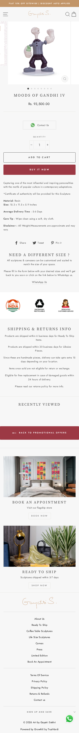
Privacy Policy (39, 681)
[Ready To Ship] (39, 546)
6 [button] (45, 89)
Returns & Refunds (39, 693)
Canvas (39, 643)
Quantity (39, 136)
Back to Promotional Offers (42, 432)
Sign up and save (39, 712)
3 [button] (35, 89)
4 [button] (38, 89)
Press (40, 649)
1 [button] (28, 89)
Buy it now (39, 169)
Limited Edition (39, 655)
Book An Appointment (40, 661)
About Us (39, 618)
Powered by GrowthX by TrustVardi (39, 729)
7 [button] (48, 89)
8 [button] (51, 89)
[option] (39, 3)
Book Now (39, 515)
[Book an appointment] (39, 476)
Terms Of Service (39, 675)
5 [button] (42, 89)
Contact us (39, 700)
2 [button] (32, 89)
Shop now (39, 585)
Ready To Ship (39, 625)
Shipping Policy (39, 687)
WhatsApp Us (39, 282)
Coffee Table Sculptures (39, 631)
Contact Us (43, 125)
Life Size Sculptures (39, 637)
